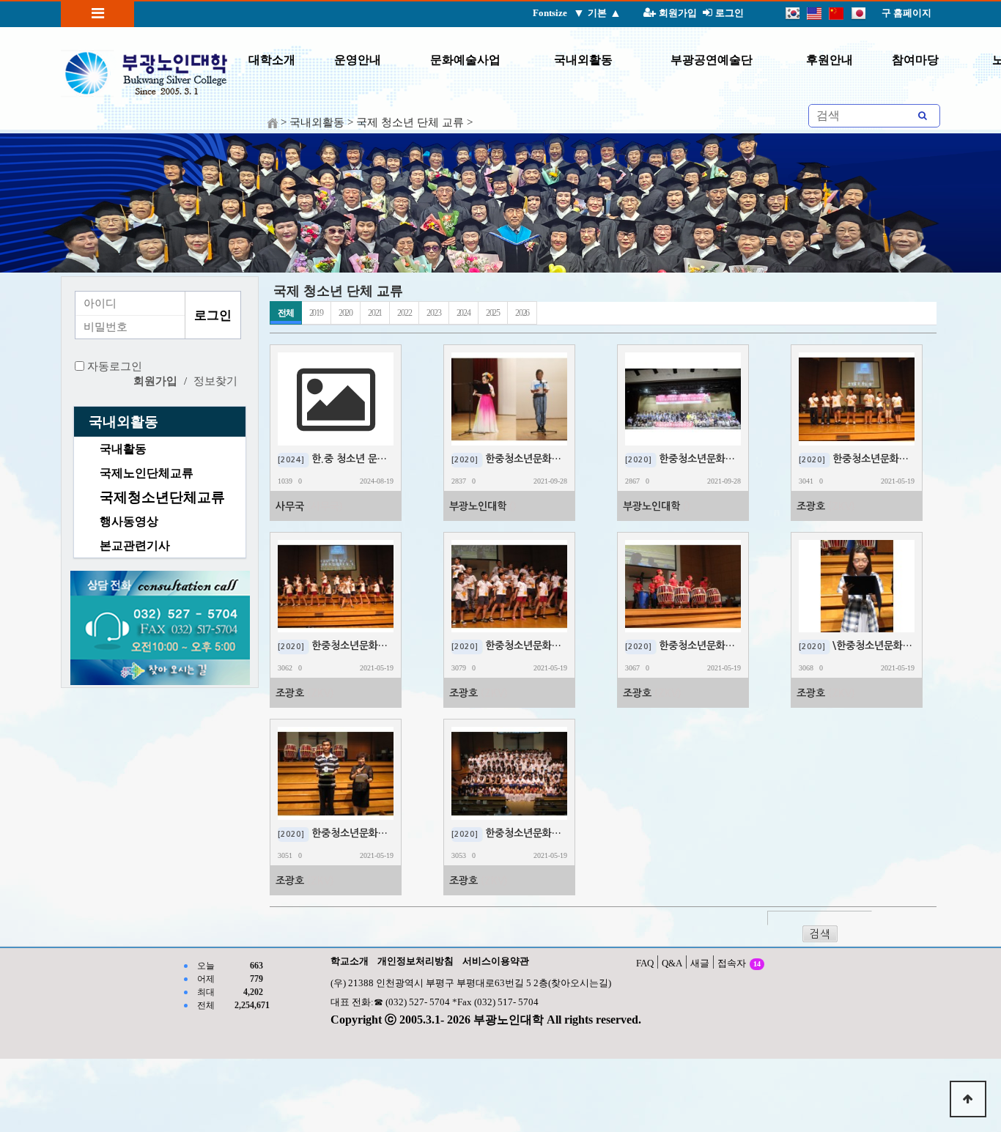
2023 (433, 313)
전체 (286, 313)
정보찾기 (215, 381)
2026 (522, 313)
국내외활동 (123, 421)
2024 (463, 313)
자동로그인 (114, 366)
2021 (375, 313)
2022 (404, 313)
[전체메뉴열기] (97, 13)
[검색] (923, 116)
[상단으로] (968, 1099)
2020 (345, 313)
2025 (493, 313)
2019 (316, 313)
